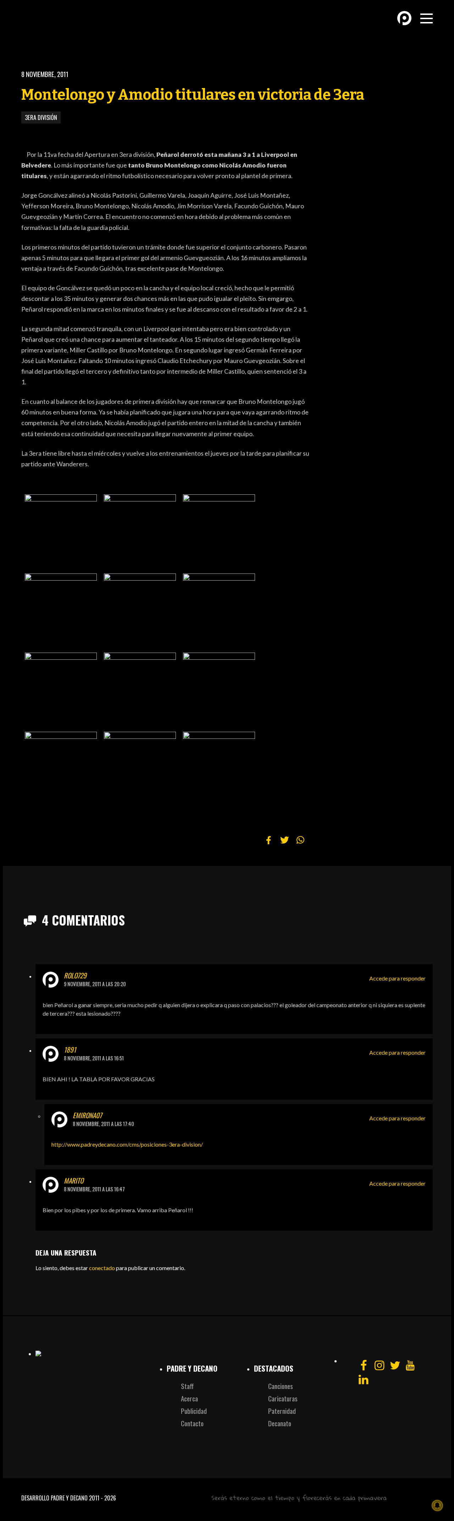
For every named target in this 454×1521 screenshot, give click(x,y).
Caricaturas (283, 1398)
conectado (102, 1267)
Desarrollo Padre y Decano (54, 1498)
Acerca (189, 1398)
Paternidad (282, 1411)
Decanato (279, 1423)
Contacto (192, 1423)
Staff (187, 1386)
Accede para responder (397, 978)
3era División (41, 117)
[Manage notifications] (437, 1505)
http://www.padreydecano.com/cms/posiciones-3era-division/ (127, 1144)
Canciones (280, 1386)
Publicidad (194, 1411)
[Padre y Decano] (71, 24)
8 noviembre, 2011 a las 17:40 (103, 1123)
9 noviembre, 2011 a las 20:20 (95, 984)
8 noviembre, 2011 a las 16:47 (94, 1189)
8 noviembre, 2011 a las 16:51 (94, 1058)
